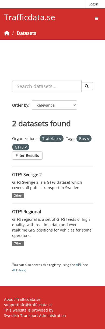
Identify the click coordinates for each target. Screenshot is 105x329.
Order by (20, 105)
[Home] (6, 33)
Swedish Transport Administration (35, 315)
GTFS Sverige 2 (27, 175)
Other (18, 195)
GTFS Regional (26, 212)
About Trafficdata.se (22, 299)
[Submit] (87, 86)
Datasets (26, 33)
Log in (93, 4)
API (78, 264)
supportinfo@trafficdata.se (28, 304)
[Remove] (60, 139)
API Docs (18, 270)
